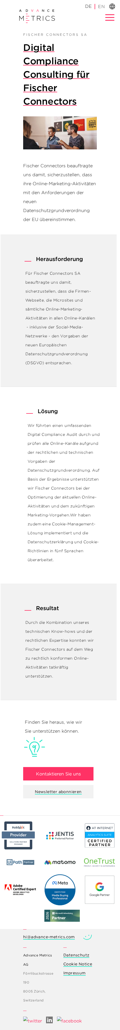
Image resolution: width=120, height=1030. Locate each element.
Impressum (74, 973)
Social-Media (68, 327)
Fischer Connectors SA (57, 273)
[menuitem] (101, 6)
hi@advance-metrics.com (49, 937)
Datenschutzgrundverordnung (59, 470)
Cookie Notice (77, 964)
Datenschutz (76, 955)
